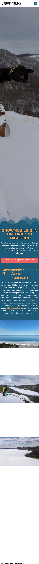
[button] (35, 3)
